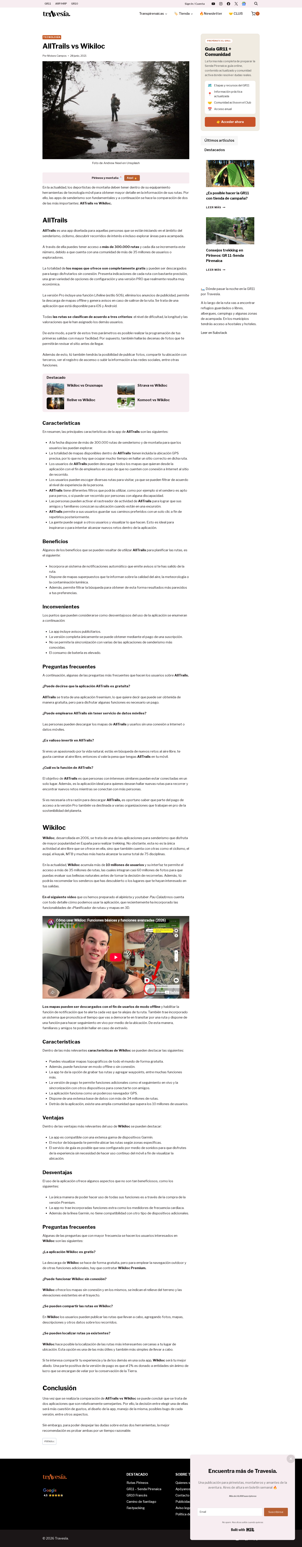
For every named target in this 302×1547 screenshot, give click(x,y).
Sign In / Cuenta (195, 3)
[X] (236, 3)
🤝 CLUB (236, 14)
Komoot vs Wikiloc (154, 400)
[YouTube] (213, 3)
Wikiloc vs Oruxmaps (85, 385)
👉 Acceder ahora (230, 122)
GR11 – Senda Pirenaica (144, 1489)
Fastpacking (136, 1508)
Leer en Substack (214, 333)
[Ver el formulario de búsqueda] (256, 3)
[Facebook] (228, 3)
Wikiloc (49, 1441)
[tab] (219, 140)
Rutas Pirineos (137, 1483)
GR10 (74, 3)
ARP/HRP (61, 3)
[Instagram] (221, 3)
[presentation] (55, 389)
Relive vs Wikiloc (81, 400)
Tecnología (51, 37)
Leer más (215, 207)
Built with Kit (242, 1530)
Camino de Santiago (141, 1501)
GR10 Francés (137, 1495)
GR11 (48, 3)
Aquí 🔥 (132, 177)
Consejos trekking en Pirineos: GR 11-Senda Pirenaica (225, 255)
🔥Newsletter (211, 14)
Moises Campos (57, 55)
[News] (243, 3)
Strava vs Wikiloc (152, 385)
